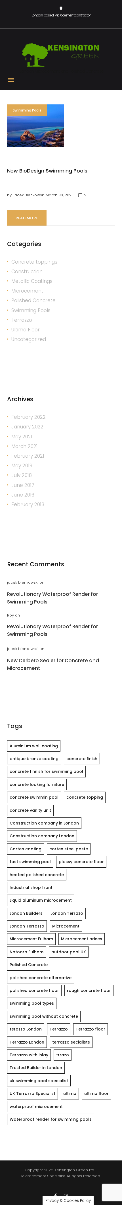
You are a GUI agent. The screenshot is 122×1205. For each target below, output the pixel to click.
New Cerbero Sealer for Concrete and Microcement (53, 664)
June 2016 (22, 494)
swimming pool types (32, 1003)
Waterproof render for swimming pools (51, 1119)
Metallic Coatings (31, 281)
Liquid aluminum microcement (41, 900)
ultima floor (96, 1093)
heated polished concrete (37, 875)
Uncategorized (28, 339)
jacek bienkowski (29, 195)
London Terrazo (67, 913)
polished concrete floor (34, 990)
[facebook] (55, 1195)
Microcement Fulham (31, 939)
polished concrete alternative (40, 978)
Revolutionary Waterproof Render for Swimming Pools (52, 598)
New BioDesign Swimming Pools (47, 170)
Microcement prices (81, 939)
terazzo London (26, 1029)
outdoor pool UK (68, 952)
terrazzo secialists (71, 1042)
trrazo (62, 1055)
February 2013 (27, 504)
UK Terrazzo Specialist (32, 1093)
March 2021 (24, 446)
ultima (69, 1093)
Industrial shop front (31, 887)
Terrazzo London (27, 1042)
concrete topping (84, 797)
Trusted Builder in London (36, 1068)
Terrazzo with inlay (29, 1055)
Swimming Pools (27, 110)
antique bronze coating (34, 759)
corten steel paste (68, 849)
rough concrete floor (89, 990)
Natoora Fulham (26, 952)
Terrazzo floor (90, 1029)
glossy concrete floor (81, 862)
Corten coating (25, 849)
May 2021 (21, 436)
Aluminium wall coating (34, 746)
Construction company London (42, 836)
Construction (27, 271)
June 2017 (22, 485)
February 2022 (28, 417)
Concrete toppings (34, 261)
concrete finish (81, 759)
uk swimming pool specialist (39, 1081)
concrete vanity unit (30, 810)
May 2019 (21, 465)
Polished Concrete (33, 300)
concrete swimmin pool (34, 797)
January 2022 (27, 426)
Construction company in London (44, 823)
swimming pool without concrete (44, 1016)
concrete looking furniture (37, 784)
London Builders (26, 913)
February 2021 (27, 456)
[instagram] (66, 1195)
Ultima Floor (25, 329)
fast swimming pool (30, 862)
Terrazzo (21, 320)
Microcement (27, 290)
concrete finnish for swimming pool (46, 771)
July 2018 (21, 475)
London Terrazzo (27, 926)
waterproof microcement (36, 1106)
